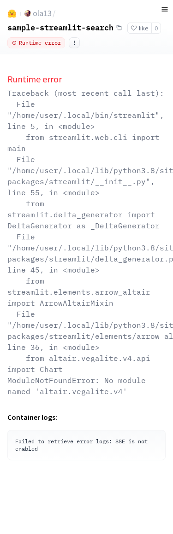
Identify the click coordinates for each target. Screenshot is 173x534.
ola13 (42, 13)
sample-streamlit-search (60, 27)
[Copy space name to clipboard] (119, 27)
